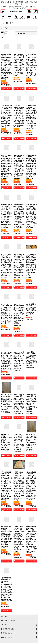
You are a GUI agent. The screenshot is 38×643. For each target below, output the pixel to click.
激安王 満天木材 (16, 11)
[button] (3, 11)
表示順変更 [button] (21, 33)
